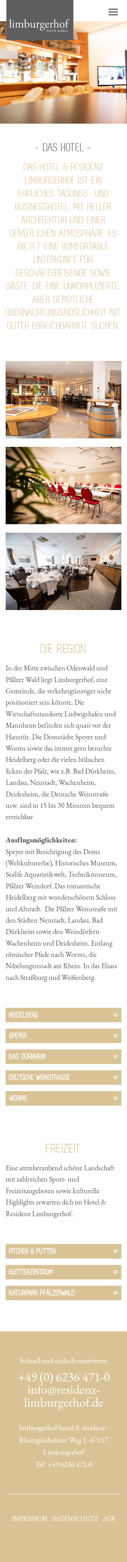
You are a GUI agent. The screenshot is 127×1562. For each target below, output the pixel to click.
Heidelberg (24, 1015)
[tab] (63, 1015)
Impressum (29, 1518)
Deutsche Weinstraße (39, 1077)
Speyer (18, 1036)
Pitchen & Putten (32, 1251)
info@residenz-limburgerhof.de (63, 1395)
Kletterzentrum (31, 1272)
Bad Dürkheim (27, 1056)
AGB (109, 1518)
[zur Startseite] (39, 20)
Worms (18, 1098)
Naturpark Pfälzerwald (42, 1293)
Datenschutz (75, 1518)
